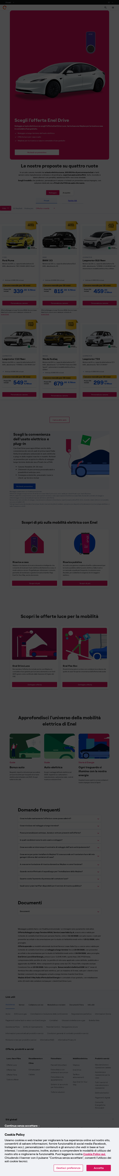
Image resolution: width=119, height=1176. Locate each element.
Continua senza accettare (21, 1125)
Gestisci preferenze (68, 1168)
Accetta (99, 1168)
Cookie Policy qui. (94, 1154)
